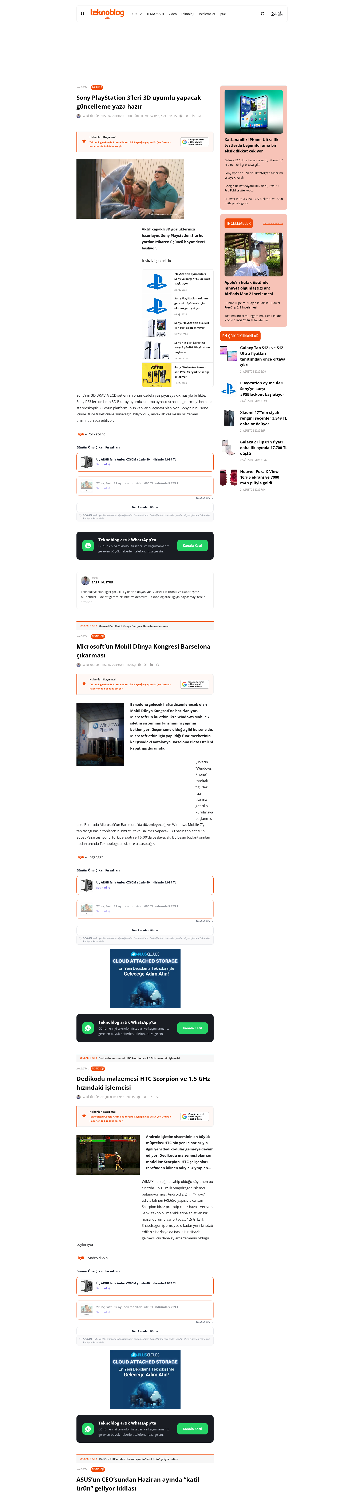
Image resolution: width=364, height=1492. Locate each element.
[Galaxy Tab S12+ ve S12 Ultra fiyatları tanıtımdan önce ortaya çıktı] (228, 353)
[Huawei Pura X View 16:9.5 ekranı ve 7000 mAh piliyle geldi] (228, 477)
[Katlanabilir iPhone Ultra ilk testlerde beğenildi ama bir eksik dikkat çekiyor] (254, 112)
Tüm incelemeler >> (273, 223)
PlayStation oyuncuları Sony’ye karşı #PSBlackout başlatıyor (262, 388)
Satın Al (101, 464)
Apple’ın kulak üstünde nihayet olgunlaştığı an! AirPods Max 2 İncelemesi (249, 288)
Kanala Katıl (192, 545)
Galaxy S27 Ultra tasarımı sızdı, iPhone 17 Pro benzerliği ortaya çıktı (254, 162)
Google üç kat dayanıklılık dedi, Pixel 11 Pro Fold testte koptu (252, 188)
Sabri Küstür (90, 116)
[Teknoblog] (107, 13)
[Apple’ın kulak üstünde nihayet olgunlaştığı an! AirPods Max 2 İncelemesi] (254, 254)
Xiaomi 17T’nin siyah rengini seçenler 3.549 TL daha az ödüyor (263, 418)
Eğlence (97, 87)
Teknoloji (98, 636)
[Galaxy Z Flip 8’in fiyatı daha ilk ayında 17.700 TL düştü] (228, 447)
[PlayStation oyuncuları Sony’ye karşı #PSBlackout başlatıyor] (228, 388)
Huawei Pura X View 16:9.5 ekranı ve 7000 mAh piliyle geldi (259, 477)
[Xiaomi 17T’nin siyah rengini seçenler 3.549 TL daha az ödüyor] (228, 418)
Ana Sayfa (81, 87)
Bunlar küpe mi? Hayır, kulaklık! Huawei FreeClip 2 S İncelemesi (252, 305)
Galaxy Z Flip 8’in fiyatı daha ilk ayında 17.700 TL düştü (263, 447)
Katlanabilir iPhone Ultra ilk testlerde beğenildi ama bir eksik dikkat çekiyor (251, 145)
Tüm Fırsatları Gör (143, 507)
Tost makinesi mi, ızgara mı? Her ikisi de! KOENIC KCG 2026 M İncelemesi (253, 318)
